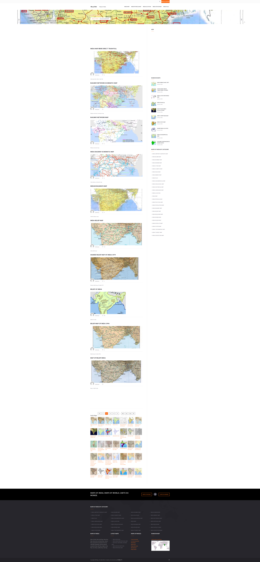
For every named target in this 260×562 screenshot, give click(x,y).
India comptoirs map (162, 115)
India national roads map (130, 461)
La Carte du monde (135, 541)
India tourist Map (157, 232)
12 (130, 413)
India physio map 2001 (118, 546)
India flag (166, 6)
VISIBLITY (119, 559)
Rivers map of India (101, 435)
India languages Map (158, 190)
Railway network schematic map (103, 83)
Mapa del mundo (134, 546)
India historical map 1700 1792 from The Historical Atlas (123, 462)
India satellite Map (157, 223)
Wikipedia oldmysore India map (123, 437)
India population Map (158, 205)
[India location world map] (160, 545)
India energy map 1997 (163, 82)
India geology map (123, 448)
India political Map (157, 202)
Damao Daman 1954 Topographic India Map (101, 449)
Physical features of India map (123, 425)
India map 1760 (130, 435)
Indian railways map (98, 186)
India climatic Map (157, 168)
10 (122, 413)
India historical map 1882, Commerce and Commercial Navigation (93, 463)
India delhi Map (156, 171)
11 (126, 413)
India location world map (156, 539)
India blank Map (156, 156)
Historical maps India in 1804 (115, 476)
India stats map (161, 122)
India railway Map (157, 208)
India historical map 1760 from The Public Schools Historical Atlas (108, 462)
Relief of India (96, 289)
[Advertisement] (116, 38)
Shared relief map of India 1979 (103, 255)
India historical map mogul (130, 449)
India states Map (157, 6)
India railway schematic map (102, 152)
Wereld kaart (133, 547)
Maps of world (147, 494)
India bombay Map (157, 159)
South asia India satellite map (93, 436)
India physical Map (136, 6)
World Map (133, 542)
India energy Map (156, 175)
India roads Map (156, 220)
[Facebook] (159, 1)
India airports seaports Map (160, 153)
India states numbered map (100, 461)
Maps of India (95, 18)
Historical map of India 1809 (93, 476)
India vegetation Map (158, 235)
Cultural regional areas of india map (138, 476)
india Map (126, 6)
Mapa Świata (133, 549)
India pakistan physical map (120, 541)
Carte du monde (164, 494)
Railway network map (99, 117)
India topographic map (158, 229)
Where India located (162, 128)
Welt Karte (133, 544)
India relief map (96, 220)
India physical (161, 102)
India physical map (123, 475)
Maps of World (165, 1)
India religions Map (157, 214)
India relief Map (156, 211)
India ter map (107, 435)
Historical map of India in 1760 (131, 476)
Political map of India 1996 (137, 425)
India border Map (157, 162)
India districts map (116, 435)
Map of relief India (98, 358)
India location (147, 6)
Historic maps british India (100, 476)
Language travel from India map (138, 449)
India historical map (137, 461)
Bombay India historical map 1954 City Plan (137, 437)
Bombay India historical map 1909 (92, 449)
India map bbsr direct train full (103, 48)
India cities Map (156, 165)
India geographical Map (158, 181)
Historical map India (107, 449)
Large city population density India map (108, 477)
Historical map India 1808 (115, 449)
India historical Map (158, 187)
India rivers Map (156, 217)
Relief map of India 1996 (99, 323)
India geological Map (158, 184)
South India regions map (115, 461)
